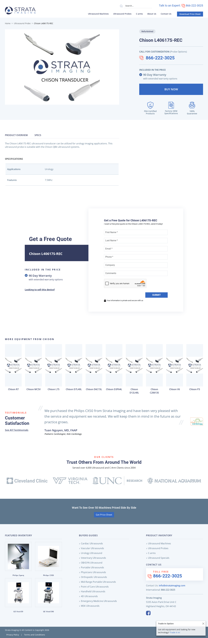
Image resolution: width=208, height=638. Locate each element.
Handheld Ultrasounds (93, 591)
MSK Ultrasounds (90, 605)
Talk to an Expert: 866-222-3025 (181, 5)
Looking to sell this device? (40, 289)
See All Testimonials (16, 430)
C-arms (139, 13)
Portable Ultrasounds (92, 567)
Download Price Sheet (190, 14)
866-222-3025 (160, 58)
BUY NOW (171, 89)
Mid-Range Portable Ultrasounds (98, 581)
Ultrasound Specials (158, 557)
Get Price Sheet (104, 514)
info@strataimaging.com (172, 585)
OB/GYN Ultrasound (91, 562)
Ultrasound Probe (22, 23)
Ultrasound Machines (98, 13)
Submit (156, 295)
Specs (38, 135)
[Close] (203, 623)
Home (7, 23)
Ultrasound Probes (122, 13)
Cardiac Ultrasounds (92, 543)
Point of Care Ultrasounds (95, 586)
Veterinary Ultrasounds (93, 557)
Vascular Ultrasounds (92, 548)
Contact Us (166, 13)
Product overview (16, 135)
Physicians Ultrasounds (93, 572)
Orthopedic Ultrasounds (94, 577)
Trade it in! (175, 632)
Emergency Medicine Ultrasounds (99, 601)
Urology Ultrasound (91, 553)
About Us (151, 13)
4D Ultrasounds (89, 596)
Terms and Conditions (34, 634)
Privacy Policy (12, 634)
